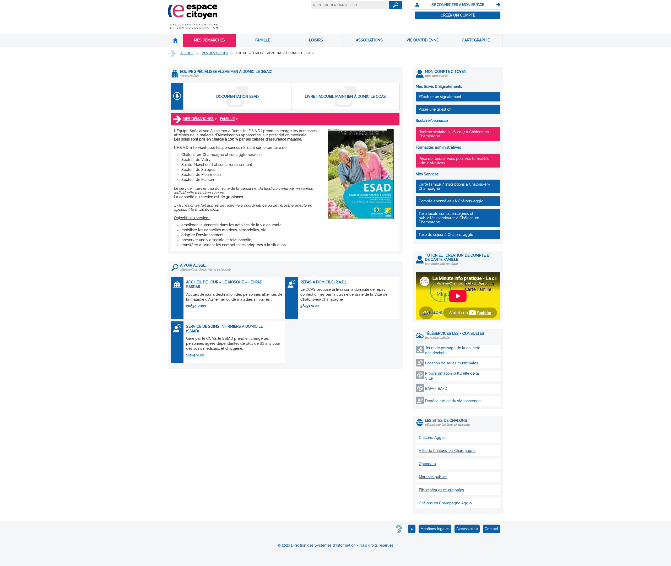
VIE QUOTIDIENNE (423, 40)
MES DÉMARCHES (209, 40)
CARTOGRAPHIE (476, 40)
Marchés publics (433, 477)
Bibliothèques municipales (441, 490)
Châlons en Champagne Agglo (445, 503)
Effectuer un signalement (440, 97)
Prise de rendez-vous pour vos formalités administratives (454, 161)
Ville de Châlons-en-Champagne (447, 451)
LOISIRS (316, 40)
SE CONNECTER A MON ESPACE (457, 5)
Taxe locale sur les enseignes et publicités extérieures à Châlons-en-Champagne (450, 218)
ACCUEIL (186, 53)
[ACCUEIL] (175, 40)
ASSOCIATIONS (369, 40)
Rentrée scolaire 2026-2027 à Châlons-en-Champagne (454, 134)
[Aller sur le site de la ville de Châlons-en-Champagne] (193, 27)
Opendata (427, 464)
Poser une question (435, 109)
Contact (491, 529)
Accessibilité (467, 529)
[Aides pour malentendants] (399, 529)
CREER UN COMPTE (458, 15)
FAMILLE (262, 40)
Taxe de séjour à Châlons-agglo (446, 235)
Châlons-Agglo (432, 437)
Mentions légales (435, 529)
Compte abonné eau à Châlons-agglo (451, 201)
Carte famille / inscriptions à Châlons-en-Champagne (454, 186)
